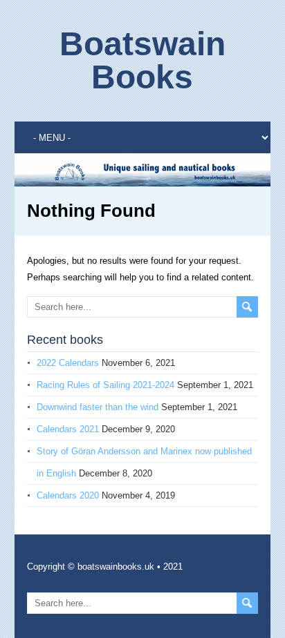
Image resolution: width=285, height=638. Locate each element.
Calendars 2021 (68, 429)
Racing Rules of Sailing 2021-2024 (105, 385)
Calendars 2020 (68, 495)
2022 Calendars (68, 363)
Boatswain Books (142, 60)
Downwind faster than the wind (97, 407)
